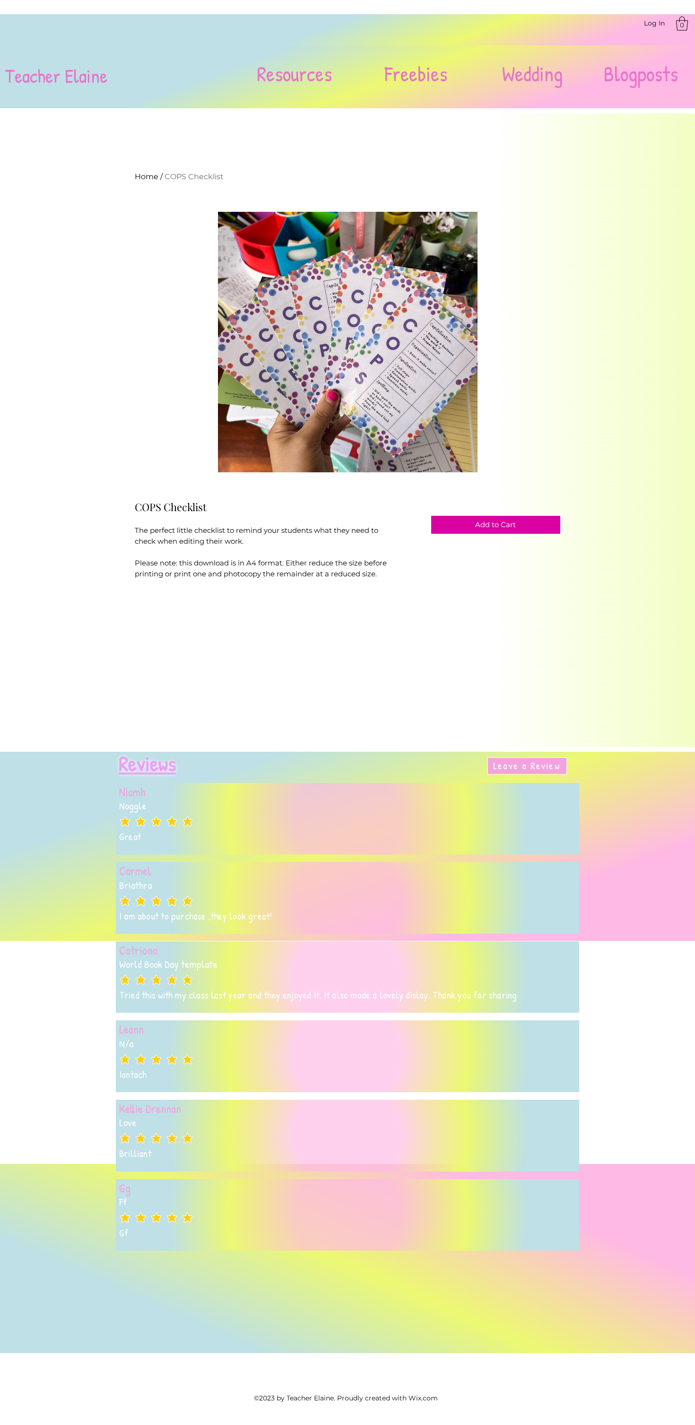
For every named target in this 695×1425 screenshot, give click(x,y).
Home (146, 176)
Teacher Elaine (56, 75)
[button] (682, 24)
